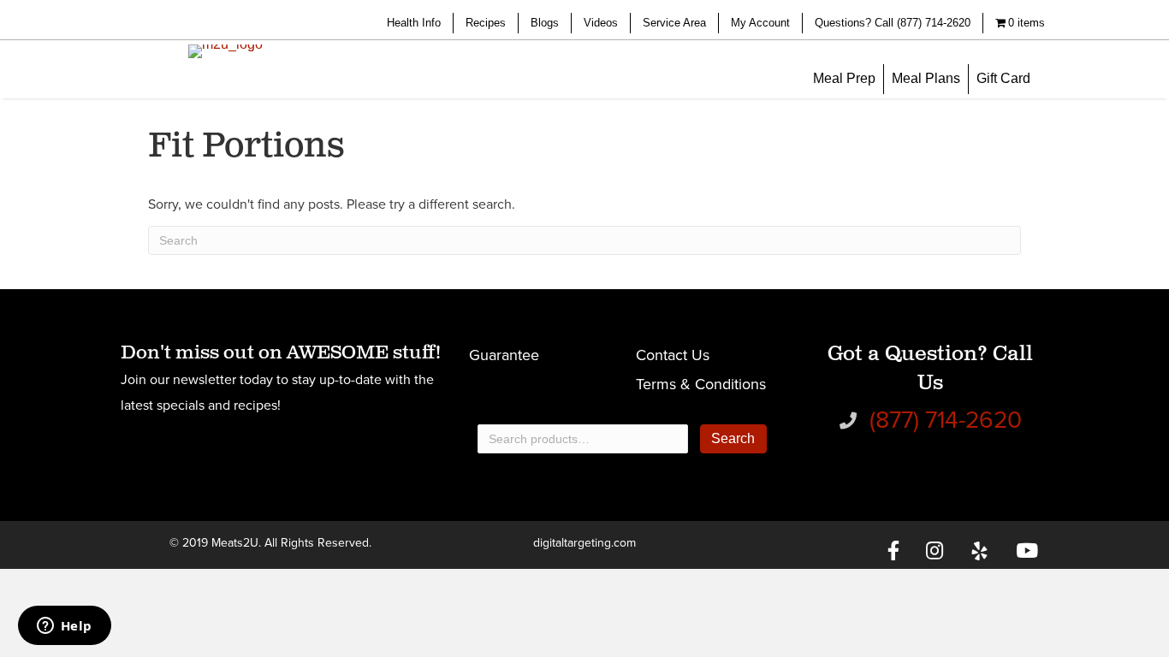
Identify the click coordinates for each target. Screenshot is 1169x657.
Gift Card (1003, 78)
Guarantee (504, 355)
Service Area (674, 22)
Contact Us (672, 355)
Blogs (545, 22)
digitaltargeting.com (584, 543)
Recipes (486, 22)
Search (733, 438)
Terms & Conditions (701, 384)
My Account (760, 22)
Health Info (414, 22)
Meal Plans (926, 78)
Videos (601, 22)
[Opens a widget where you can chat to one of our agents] (64, 627)
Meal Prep (844, 78)
